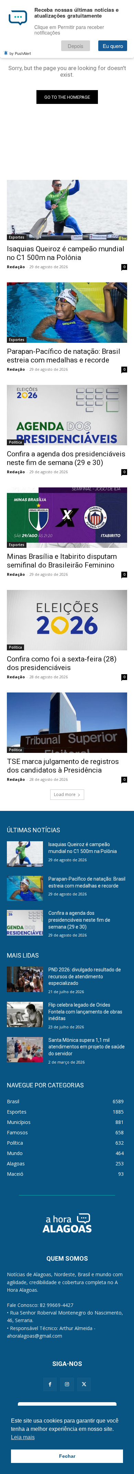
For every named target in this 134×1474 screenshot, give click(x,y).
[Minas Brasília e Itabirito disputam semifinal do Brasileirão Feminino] (67, 517)
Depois (75, 45)
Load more (65, 794)
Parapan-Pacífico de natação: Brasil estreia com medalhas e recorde (63, 355)
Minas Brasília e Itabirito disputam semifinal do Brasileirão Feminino (62, 560)
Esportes (16, 237)
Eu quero (113, 45)
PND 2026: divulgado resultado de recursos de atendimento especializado (84, 976)
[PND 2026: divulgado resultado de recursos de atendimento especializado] (25, 979)
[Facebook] (50, 1384)
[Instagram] (67, 1384)
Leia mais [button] (23, 1437)
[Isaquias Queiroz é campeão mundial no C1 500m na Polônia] (67, 210)
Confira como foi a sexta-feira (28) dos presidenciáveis (61, 663)
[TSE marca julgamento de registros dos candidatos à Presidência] (67, 722)
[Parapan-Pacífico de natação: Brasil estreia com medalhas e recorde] (67, 312)
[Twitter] (84, 1384)
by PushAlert (20, 53)
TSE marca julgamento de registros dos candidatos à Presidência (63, 765)
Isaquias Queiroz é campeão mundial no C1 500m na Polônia (65, 253)
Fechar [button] (67, 1456)
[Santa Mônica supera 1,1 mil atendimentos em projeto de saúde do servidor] (25, 1050)
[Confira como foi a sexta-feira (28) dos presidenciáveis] (67, 620)
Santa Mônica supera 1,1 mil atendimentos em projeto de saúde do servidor (86, 1046)
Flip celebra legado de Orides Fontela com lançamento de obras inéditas (85, 1011)
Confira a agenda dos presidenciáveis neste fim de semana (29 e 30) (66, 458)
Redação (16, 266)
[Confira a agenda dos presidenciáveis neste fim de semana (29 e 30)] (67, 415)
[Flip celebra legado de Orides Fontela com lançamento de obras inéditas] (25, 1014)
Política (15, 442)
